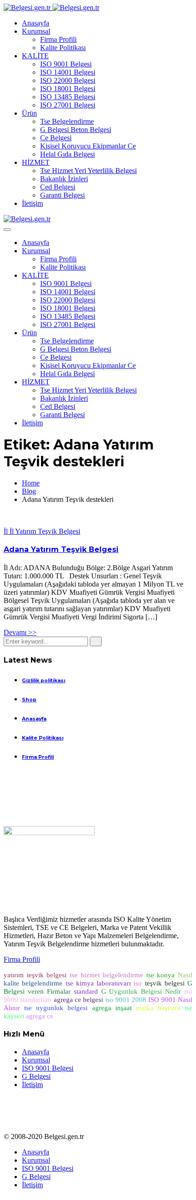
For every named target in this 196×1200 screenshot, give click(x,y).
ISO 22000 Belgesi (67, 80)
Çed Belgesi (57, 187)
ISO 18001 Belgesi (67, 88)
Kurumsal (36, 31)
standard (86, 991)
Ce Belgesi (56, 138)
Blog (29, 491)
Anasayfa (35, 23)
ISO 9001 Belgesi (66, 64)
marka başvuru (158, 1007)
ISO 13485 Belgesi (67, 97)
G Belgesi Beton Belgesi (75, 129)
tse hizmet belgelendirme (106, 975)
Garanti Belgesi (62, 195)
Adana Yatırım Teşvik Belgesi (61, 549)
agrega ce (39, 1016)
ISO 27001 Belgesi (67, 105)
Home (31, 483)
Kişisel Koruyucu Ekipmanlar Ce (88, 146)
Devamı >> (20, 632)
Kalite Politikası (63, 47)
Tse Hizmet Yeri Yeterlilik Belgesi (88, 170)
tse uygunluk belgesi (56, 1007)
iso (138, 983)
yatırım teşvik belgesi (35, 975)
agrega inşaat (112, 1007)
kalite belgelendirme (33, 983)
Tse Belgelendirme (67, 121)
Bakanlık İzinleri (64, 179)
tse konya (160, 975)
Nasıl (185, 975)
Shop (29, 700)
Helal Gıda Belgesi (67, 154)
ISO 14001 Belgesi (67, 72)
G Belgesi (36, 1076)
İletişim (32, 203)
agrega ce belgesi (78, 999)
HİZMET (36, 162)
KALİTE (35, 56)
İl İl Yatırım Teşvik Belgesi (42, 531)
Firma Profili (58, 39)
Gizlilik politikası (43, 681)
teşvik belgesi (165, 983)
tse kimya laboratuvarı (98, 983)
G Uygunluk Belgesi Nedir (141, 991)
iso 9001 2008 (126, 999)
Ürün (29, 113)
